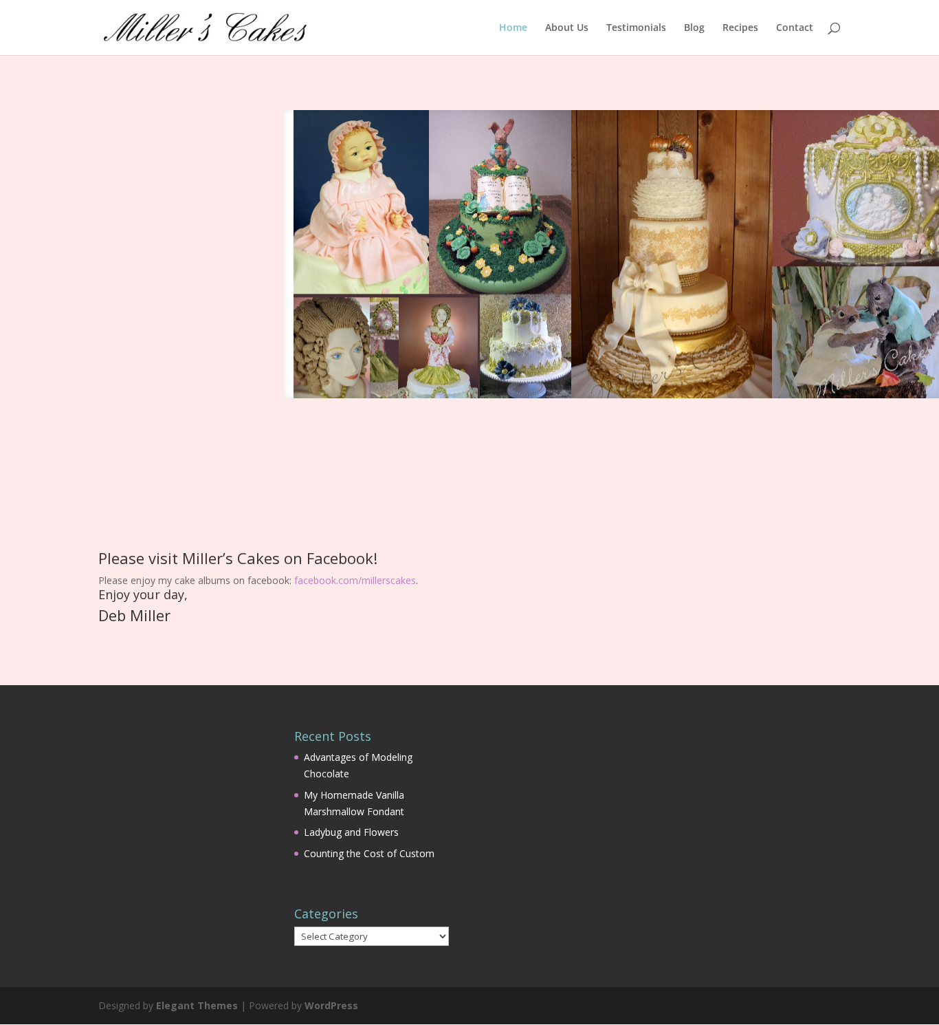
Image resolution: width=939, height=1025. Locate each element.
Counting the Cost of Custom (369, 853)
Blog (694, 28)
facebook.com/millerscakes (355, 580)
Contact (794, 28)
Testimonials (636, 28)
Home (513, 28)
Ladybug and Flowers (351, 832)
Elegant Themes (197, 1005)
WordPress (331, 1005)
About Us (566, 28)
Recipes (740, 28)
